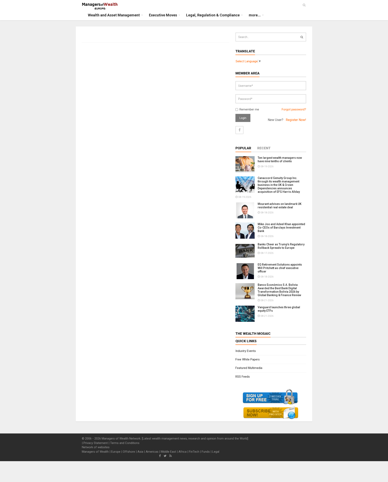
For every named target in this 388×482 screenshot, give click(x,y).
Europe (115, 451)
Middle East (168, 451)
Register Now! (296, 120)
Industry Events (245, 351)
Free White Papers (247, 359)
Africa (182, 451)
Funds (206, 451)
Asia (140, 451)
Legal (215, 451)
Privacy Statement (95, 443)
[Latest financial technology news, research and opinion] (100, 6)
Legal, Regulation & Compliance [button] (213, 15)
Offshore (129, 451)
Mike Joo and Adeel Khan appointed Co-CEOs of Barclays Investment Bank (281, 227)
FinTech (194, 451)
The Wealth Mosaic (253, 334)
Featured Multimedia (248, 368)
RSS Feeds (242, 376)
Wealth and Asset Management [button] (114, 15)
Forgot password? (294, 109)
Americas (152, 451)
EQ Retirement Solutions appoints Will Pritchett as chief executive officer (280, 268)
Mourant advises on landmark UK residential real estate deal (280, 205)
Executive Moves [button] (163, 15)
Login (242, 118)
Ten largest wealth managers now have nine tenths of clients (280, 159)
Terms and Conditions (124, 443)
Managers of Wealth (95, 451)
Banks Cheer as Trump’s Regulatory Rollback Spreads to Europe (281, 246)
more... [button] (255, 15)
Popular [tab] (243, 148)
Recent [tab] (264, 148)
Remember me (249, 109)
